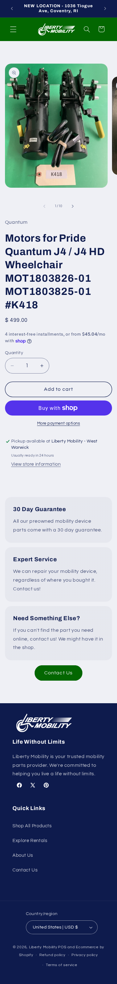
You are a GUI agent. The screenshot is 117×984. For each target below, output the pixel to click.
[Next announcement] (105, 8)
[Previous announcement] (12, 8)
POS (62, 947)
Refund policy (52, 955)
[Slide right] (73, 206)
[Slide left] (44, 206)
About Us (22, 855)
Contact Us (58, 672)
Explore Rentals (29, 840)
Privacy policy (84, 955)
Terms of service (61, 965)
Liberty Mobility (43, 947)
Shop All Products (32, 826)
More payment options (58, 423)
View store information (36, 464)
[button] (13, 29)
